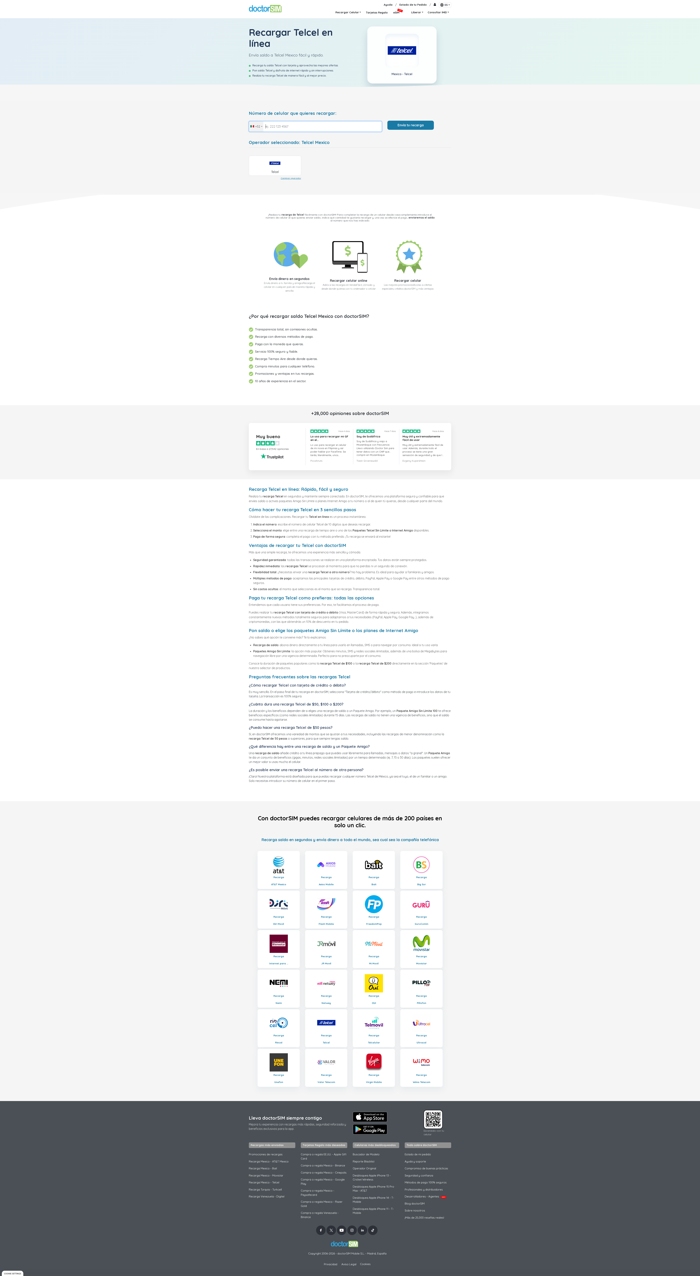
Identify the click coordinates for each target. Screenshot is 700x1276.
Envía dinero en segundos (289, 279)
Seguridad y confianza (419, 1175)
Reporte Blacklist (363, 1161)
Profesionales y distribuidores (424, 1189)
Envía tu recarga (411, 125)
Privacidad (330, 1264)
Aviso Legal (348, 1264)
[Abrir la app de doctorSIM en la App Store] (370, 1117)
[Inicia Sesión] (435, 5)
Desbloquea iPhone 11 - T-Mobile (373, 1211)
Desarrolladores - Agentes (425, 1196)
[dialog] (12, 1273)
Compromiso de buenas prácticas (426, 1168)
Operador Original (364, 1168)
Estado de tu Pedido (413, 4)
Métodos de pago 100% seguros (426, 1182)
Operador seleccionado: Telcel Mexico (289, 142)
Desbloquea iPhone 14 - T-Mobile (373, 1200)
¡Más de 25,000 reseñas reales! (424, 1217)
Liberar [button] (416, 12)
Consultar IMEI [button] (437, 12)
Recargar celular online (348, 280)
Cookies (365, 1264)
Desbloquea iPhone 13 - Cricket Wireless (372, 1177)
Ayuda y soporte (415, 1161)
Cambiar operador (291, 178)
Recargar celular (407, 280)
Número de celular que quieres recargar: (293, 113)
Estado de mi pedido (418, 1154)
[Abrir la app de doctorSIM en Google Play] (370, 1129)
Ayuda (388, 4)
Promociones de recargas (266, 1154)
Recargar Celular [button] (347, 12)
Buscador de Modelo (366, 1154)
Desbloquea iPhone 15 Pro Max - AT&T (373, 1189)
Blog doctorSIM (415, 1203)
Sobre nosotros (415, 1210)
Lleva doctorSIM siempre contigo (285, 1118)
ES (446, 5)
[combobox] (256, 126)
